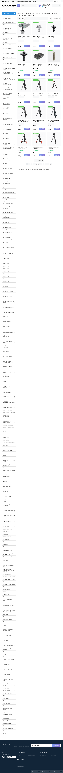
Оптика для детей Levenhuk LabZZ (9, 516)
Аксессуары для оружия (8, 293)
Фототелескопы (6, 703)
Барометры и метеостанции (9, 312)
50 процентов (6, 281)
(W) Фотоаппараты (7, 234)
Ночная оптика (6, 494)
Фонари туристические (8, 693)
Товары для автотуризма (8, 659)
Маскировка (5, 445)
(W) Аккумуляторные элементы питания (7, 90)
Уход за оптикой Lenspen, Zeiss (8, 680)
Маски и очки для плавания (9, 442)
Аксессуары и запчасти (8, 298)
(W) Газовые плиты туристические (7, 130)
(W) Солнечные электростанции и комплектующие (7, 216)
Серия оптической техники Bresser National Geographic (9, 611)
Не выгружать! (6, 474)
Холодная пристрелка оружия (7, 709)
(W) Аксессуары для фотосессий (7, 108)
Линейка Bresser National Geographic (8, 434)
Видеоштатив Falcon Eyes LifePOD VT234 (53, 121)
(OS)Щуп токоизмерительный (7, 84)
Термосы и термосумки (8, 645)
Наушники (5, 467)
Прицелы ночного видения (9, 584)
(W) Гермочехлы (6, 140)
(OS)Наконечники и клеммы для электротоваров (9, 56)
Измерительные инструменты (6, 376)
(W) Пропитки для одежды (8, 206)
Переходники (6, 531)
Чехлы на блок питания (8, 720)
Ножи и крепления (7, 486)
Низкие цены (6, 479)
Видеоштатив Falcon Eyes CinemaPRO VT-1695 (53, 94)
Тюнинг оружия (6, 674)
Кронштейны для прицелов (9, 412)
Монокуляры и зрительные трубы (9, 461)
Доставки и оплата (5, 1)
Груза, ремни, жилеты (7, 345)
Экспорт (5, 733)
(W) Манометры (6, 170)
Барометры (5, 310)
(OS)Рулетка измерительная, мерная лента (9, 69)
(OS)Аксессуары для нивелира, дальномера (8, 19)
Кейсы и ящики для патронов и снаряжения (8, 393)
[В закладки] (27, 34)
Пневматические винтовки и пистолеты (9, 547)
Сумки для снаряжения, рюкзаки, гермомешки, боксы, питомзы (8, 629)
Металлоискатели (7, 447)
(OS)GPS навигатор (7, 16)
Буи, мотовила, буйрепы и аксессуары (8, 329)
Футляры (5, 705)
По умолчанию (56, 18)
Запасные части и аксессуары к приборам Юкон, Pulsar (8, 362)
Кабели (4, 381)
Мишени (5, 455)
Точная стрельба (6, 664)
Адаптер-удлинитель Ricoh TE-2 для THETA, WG (53, 65)
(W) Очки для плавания (8, 194)
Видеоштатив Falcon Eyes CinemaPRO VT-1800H (23, 121)
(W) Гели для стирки (7, 135)
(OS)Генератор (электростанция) (6, 25)
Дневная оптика (6, 358)
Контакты (19, 755)
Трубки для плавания (7, 666)
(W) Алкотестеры (6, 110)
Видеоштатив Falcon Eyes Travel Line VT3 (38, 148)
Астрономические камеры (8, 307)
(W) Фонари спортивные (8, 232)
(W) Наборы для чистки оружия (8, 186)
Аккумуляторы (6, 283)
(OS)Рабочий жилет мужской (9, 66)
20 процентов (6, 263)
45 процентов (6, 276)
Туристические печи (7, 669)
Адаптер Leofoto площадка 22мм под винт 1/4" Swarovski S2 (24, 66)
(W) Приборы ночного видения (7, 200)
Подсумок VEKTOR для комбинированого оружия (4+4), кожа (8, 570)
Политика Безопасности (31, 762)
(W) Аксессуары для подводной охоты (7, 104)
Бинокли (5, 318)
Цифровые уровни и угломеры (7, 715)
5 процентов (5, 278)
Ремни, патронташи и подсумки (7, 600)
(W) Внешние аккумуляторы (9, 122)
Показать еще (40, 160)
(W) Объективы (6, 189)
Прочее (4, 591)
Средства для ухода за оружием (7, 622)
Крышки (5, 418)
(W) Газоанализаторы (7, 127)
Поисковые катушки (7, 574)
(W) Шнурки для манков (8, 244)
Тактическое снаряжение (8, 638)
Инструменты (6, 378)
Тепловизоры (6, 643)
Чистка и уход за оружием (8, 728)
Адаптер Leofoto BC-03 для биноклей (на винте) (24, 37)
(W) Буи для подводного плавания (8, 119)
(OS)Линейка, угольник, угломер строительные (8, 45)
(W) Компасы (5, 158)
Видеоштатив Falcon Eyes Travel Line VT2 (23, 148)
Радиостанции (6, 594)
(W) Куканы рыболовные (8, 160)
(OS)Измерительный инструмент (7, 39)
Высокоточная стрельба (8, 332)
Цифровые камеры (7, 712)
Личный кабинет (57, 1)
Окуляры (5, 501)
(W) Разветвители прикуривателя (6, 209)
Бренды (4, 323)
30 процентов (6, 268)
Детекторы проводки (7, 356)
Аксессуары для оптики (8, 291)
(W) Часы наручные (7, 237)
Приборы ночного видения (9, 576)
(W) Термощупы (6, 224)
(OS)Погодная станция (7, 63)
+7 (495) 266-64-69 (46, 4)
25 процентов (6, 266)
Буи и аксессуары (7, 326)
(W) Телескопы (6, 219)
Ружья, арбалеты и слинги (8, 605)
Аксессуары (5, 286)
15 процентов (6, 261)
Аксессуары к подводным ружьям (8, 302)
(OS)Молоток (5, 51)
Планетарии (5, 541)
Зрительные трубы (7, 372)
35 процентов (6, 271)
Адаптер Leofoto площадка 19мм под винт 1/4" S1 (54, 38)
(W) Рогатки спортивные (8, 212)
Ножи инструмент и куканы (9, 489)
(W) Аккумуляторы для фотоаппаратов (7, 94)
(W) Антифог (5, 113)
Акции (41, 756)
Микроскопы (5, 452)
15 (49, 18)
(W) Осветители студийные (9, 192)
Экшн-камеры (6, 735)
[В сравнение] (24, 34)
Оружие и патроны (7, 526)
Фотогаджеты (6, 698)
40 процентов (6, 273)
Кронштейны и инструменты (6, 416)
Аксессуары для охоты (7, 296)
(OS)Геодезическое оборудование (7, 29)
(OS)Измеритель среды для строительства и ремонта (9, 35)
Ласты (4, 431)
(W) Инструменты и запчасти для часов (7, 151)
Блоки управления (7, 321)
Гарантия (34, 1)
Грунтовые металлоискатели (6, 348)
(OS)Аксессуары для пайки (8, 22)
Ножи (4, 484)
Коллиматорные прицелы (8, 398)
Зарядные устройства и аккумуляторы (8, 369)
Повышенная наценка (7, 550)
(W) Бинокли (5, 115)
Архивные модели (7, 305)
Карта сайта (53, 755)
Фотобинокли (6, 695)
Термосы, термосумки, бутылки (8, 648)
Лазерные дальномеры (8, 425)
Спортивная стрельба (7, 619)
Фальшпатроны (6, 683)
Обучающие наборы (7, 496)
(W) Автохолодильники (8, 87)
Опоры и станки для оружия (9, 510)
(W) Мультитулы (6, 183)
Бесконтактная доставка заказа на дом (24, 1)
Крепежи (5, 405)
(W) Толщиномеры (7, 227)
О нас (18, 764)
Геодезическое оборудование (6, 336)
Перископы (5, 534)
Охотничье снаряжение (8, 529)
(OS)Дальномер (6, 32)
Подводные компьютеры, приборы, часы (8, 553)
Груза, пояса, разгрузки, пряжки (8, 342)
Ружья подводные (7, 603)
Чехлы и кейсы (6, 718)
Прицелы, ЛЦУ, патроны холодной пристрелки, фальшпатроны (8, 588)
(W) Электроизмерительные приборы (9, 250)
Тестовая (5, 651)
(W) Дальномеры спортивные (6, 144)
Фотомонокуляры (6, 700)
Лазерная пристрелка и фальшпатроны (8, 422)
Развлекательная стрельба (8, 596)
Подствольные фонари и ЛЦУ (8, 566)
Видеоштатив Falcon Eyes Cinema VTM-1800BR (23, 94)
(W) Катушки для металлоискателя (6, 155)
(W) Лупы (5, 165)
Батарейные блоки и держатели (7, 316)
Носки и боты (6, 491)
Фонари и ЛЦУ (6, 688)
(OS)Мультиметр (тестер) (8, 53)
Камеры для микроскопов (8, 383)
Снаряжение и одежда (8, 616)
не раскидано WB (6, 476)
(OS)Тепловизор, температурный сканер (8, 73)
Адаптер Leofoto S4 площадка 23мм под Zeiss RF (39, 38)
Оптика (4, 512)
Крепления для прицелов (8, 407)
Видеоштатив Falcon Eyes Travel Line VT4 (53, 148)
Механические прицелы (8, 450)
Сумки (4, 625)
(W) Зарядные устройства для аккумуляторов (8, 148)
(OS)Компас (5, 42)
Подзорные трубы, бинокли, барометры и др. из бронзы (9, 557)
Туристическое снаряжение (9, 671)
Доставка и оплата (21, 766)
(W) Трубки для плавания (8, 229)
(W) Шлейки (5, 242)
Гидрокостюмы (6, 338)
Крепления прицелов (7, 410)
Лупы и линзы (6, 440)
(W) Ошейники (6, 197)
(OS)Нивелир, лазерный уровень (8, 60)
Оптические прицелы (7, 524)
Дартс (4, 353)
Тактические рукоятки (7, 635)
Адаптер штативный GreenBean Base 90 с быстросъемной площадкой (37, 66)
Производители (43, 755)
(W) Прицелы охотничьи (8, 203)
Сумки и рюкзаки (6, 633)
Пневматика (5, 544)
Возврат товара (31, 755)
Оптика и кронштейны (8, 521)
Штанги (4, 730)
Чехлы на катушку (7, 723)
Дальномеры (6, 351)
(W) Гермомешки (6, 138)
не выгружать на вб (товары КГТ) (9, 471)
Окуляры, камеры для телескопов (7, 505)
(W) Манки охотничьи (7, 168)
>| (50, 164)
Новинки (5, 481)
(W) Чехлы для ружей (7, 239)
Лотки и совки (6, 437)
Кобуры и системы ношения (9, 396)
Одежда (4, 499)
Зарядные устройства (7, 366)
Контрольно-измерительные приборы (8, 402)
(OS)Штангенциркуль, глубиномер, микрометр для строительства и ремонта (9, 79)
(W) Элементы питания (8, 253)
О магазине (13, 1)
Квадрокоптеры (6, 390)
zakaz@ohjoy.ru (45, 5)
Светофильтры (6, 608)
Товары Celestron (6, 656)
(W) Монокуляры (6, 181)
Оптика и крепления (7, 519)
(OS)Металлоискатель (7, 48)
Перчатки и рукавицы (7, 536)
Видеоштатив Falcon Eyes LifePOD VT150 (38, 121)
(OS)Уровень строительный (9, 75)
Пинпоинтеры (6, 539)
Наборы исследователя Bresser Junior (8, 464)
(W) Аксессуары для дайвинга (7, 98)
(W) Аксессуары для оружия (9, 100)
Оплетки (5, 507)
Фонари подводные (7, 690)
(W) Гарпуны (5, 133)
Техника (5, 654)
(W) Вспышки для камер (8, 124)
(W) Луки (5, 163)
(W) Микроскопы (6, 178)
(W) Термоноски (6, 222)
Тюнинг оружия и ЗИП (8, 676)
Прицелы (5, 581)
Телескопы (5, 640)
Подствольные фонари (8, 563)
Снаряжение (5, 614)
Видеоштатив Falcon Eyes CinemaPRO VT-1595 (38, 94)
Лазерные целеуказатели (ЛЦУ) (8, 428)
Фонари (4, 685)
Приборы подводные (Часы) (9, 579)
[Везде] (37, 6)
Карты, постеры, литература (6, 387)
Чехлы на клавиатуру (7, 725)
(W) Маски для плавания (8, 173)
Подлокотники (6, 560)
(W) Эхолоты (5, 256)
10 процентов (6, 258)
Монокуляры (5, 457)
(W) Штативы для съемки (8, 247)
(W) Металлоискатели (7, 176)
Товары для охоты (7, 661)
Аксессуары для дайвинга (8, 288)
